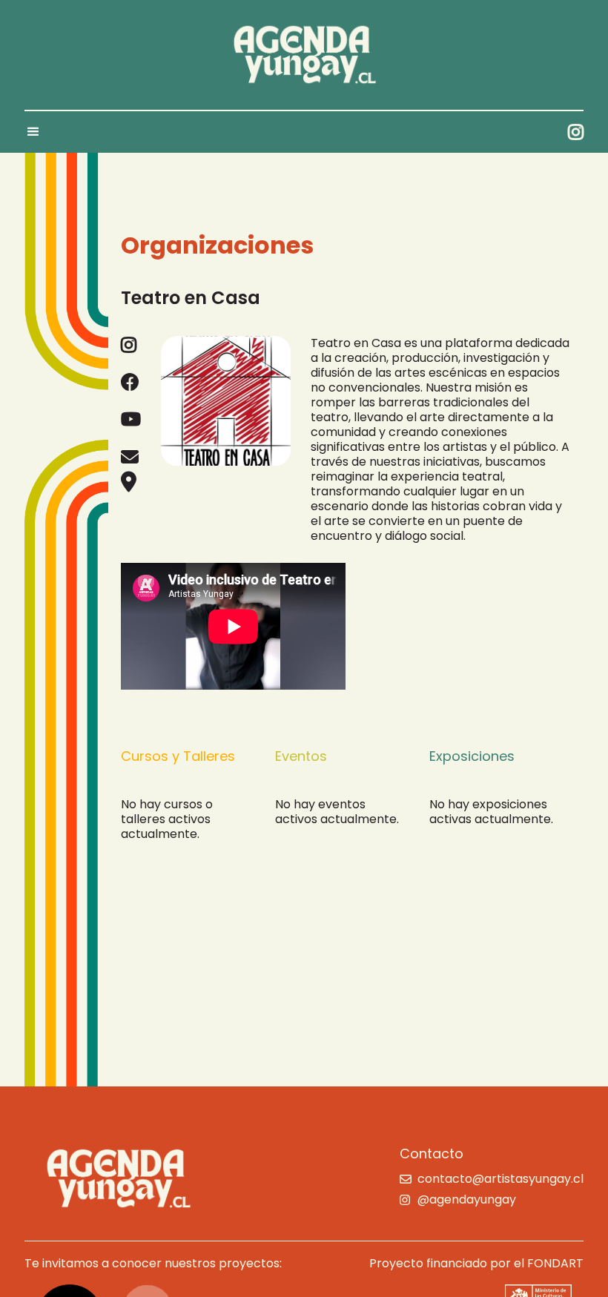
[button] (40, 132)
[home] (304, 55)
